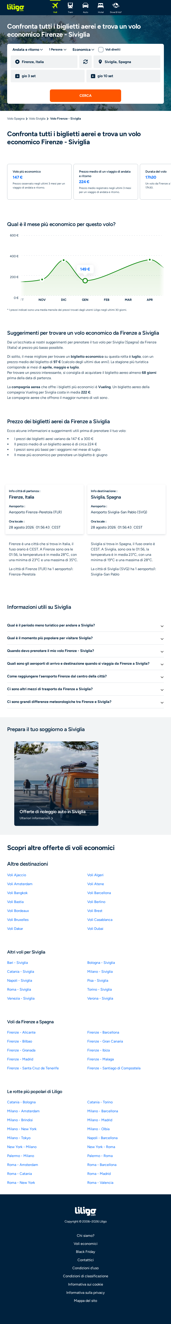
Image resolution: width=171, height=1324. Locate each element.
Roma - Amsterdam (22, 1165)
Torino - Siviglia (99, 989)
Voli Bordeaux (18, 911)
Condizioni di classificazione (85, 1276)
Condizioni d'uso (85, 1268)
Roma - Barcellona (101, 1165)
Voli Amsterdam (20, 884)
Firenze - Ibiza (98, 1050)
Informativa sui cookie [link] (85, 1284)
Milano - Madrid (99, 1120)
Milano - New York (22, 1129)
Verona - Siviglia (100, 998)
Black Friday (85, 1252)
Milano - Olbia (98, 1129)
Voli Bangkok (17, 893)
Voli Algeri (95, 875)
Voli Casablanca (99, 920)
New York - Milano (22, 1147)
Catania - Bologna (21, 1102)
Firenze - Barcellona (103, 1032)
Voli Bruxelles (17, 920)
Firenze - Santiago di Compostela (113, 1068)
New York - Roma (101, 1147)
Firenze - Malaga (100, 1059)
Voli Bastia (15, 902)
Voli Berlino (96, 902)
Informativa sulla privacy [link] (85, 1292)
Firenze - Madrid (20, 1059)
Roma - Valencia (100, 1182)
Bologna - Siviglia (101, 962)
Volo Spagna (15, 119)
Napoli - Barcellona (102, 1138)
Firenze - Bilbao (19, 1041)
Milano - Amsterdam (23, 1111)
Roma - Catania (19, 1174)
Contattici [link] (85, 1260)
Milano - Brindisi (20, 1120)
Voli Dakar (15, 928)
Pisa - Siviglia (97, 980)
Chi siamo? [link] (85, 1235)
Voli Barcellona (99, 893)
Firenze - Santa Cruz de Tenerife (33, 1068)
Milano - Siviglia (100, 971)
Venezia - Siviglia (21, 998)
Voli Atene (95, 884)
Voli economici (86, 1244)
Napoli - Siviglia (19, 980)
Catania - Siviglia (20, 971)
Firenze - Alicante (21, 1032)
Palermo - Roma (100, 1156)
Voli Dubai (95, 928)
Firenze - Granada (21, 1050)
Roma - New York (21, 1182)
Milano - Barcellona (102, 1111)
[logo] (15, 7)
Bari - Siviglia (17, 962)
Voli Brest (94, 911)
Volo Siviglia (37, 119)
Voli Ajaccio (16, 875)
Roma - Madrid (99, 1174)
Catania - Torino (100, 1102)
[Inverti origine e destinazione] (85, 61)
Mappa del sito (85, 1301)
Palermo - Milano (20, 1156)
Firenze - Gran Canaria (105, 1041)
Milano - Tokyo (19, 1138)
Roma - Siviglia (19, 989)
